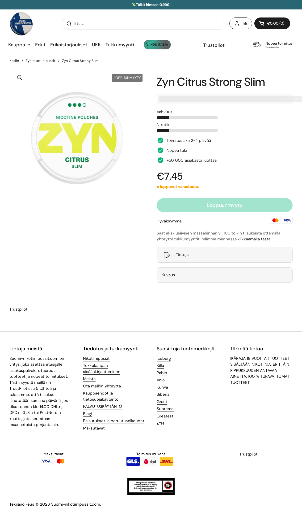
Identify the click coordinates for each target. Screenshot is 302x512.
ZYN (160, 423)
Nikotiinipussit (96, 358)
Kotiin (14, 60)
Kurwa (162, 387)
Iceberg (164, 358)
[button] (272, 23)
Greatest (165, 416)
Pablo (162, 372)
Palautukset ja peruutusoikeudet (113, 420)
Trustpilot (214, 45)
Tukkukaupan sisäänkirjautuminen (101, 368)
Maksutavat (94, 428)
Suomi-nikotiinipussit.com (75, 504)
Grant (162, 401)
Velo (161, 379)
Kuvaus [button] (168, 275)
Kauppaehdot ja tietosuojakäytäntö (100, 396)
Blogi (87, 413)
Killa (160, 365)
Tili (244, 23)
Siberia (163, 394)
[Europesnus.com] (21, 23)
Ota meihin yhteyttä (102, 386)
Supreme (165, 408)
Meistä (89, 378)
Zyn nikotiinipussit (40, 60)
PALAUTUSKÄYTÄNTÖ (102, 406)
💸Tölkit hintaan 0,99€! (151, 5)
